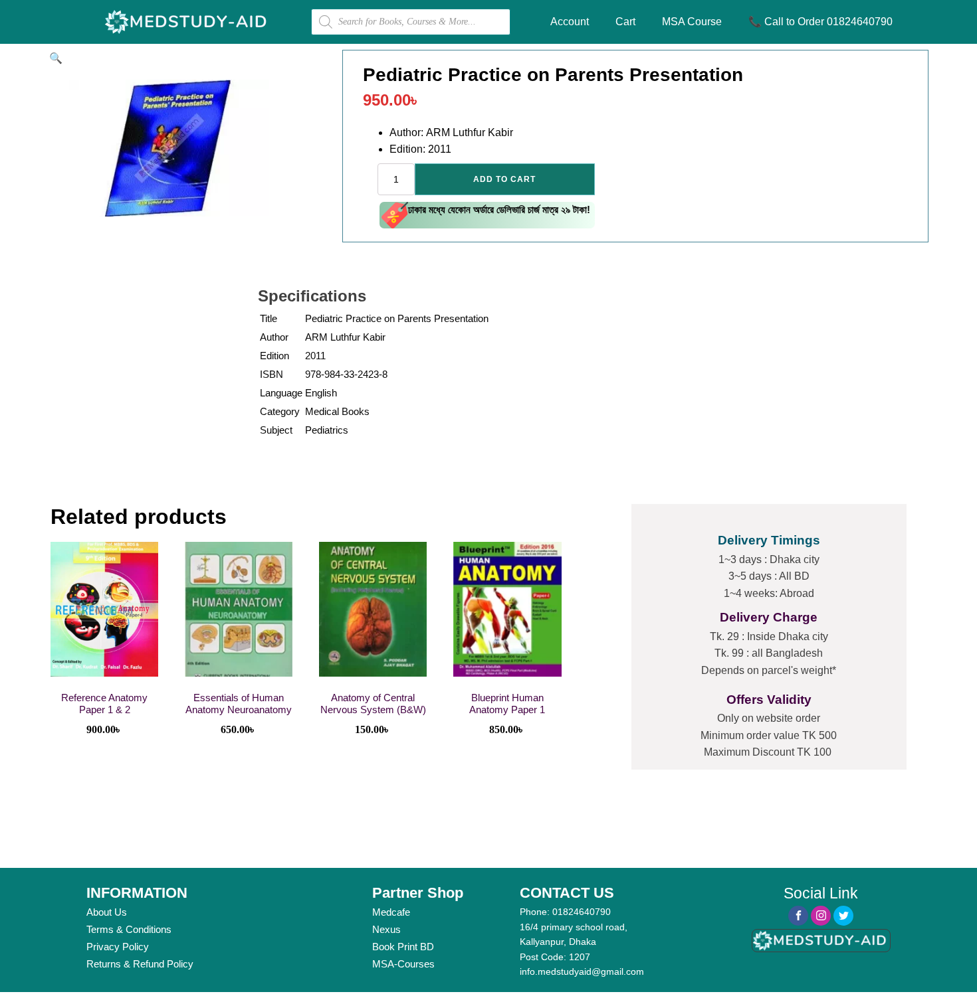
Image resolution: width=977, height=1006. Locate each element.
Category (280, 411)
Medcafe (391, 912)
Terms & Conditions (128, 929)
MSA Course (692, 21)
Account (569, 21)
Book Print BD (403, 946)
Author (274, 337)
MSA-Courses (403, 963)
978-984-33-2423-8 (346, 374)
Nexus (386, 929)
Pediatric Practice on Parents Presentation (397, 318)
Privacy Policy (117, 946)
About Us (106, 912)
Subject (276, 430)
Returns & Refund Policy (139, 963)
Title (268, 318)
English (321, 392)
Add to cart (504, 179)
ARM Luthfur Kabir (345, 337)
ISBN (271, 374)
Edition (274, 355)
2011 (315, 355)
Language (281, 392)
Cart (625, 21)
